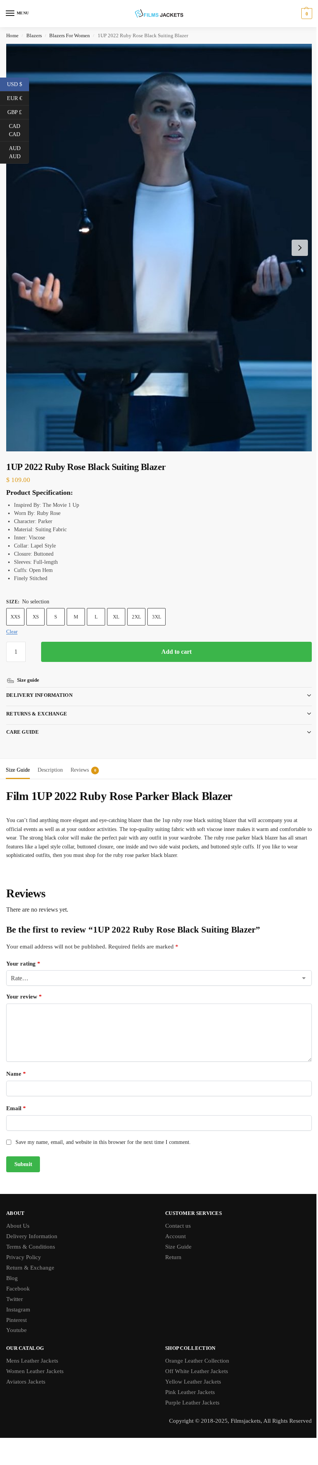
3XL (156, 617)
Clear (11, 631)
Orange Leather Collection (194, 1353)
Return (170, 1249)
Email (16, 1100)
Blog (12, 1270)
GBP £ (18, 111)
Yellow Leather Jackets (190, 1374)
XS (36, 617)
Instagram (18, 1302)
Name (16, 1066)
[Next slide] (300, 248)
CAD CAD (19, 130)
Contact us (175, 1218)
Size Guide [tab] (18, 762)
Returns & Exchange (36, 706)
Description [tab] (50, 762)
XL (116, 617)
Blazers (34, 35)
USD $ (18, 83)
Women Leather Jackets (35, 1363)
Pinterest (16, 1312)
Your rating (23, 956)
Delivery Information (39, 687)
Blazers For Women (69, 35)
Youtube (16, 1322)
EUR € (18, 97)
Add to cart (176, 651)
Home (12, 35)
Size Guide (175, 1239)
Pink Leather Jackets (187, 1384)
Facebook (18, 1281)
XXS (15, 617)
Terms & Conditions (30, 1239)
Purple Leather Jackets (189, 1395)
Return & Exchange (30, 1260)
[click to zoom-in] (159, 247)
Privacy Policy (23, 1249)
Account (172, 1228)
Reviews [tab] (83, 762)
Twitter (14, 1291)
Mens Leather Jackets (32, 1353)
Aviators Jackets (25, 1374)
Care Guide (22, 724)
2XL (136, 617)
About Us (17, 1218)
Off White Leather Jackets (193, 1363)
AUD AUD (19, 152)
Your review (24, 989)
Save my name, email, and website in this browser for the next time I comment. (103, 1134)
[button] (305, 13)
